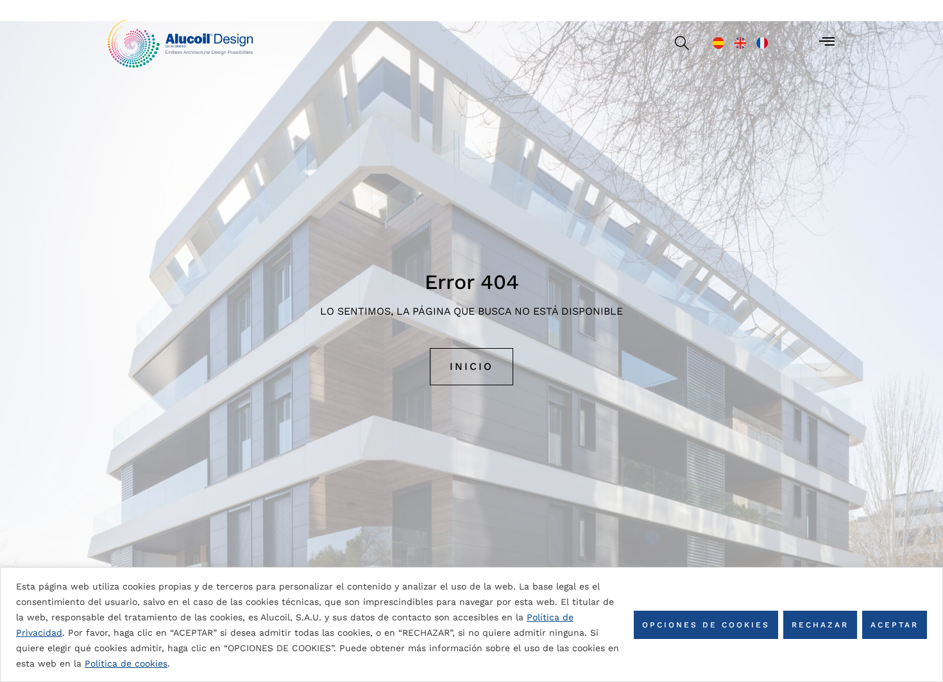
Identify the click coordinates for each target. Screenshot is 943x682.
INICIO (471, 366)
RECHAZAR (820, 624)
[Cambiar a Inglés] (740, 43)
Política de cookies (126, 663)
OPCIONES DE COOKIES (706, 624)
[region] (471, 624)
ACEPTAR (895, 624)
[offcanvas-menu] (827, 41)
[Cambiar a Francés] (762, 43)
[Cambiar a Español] (718, 43)
